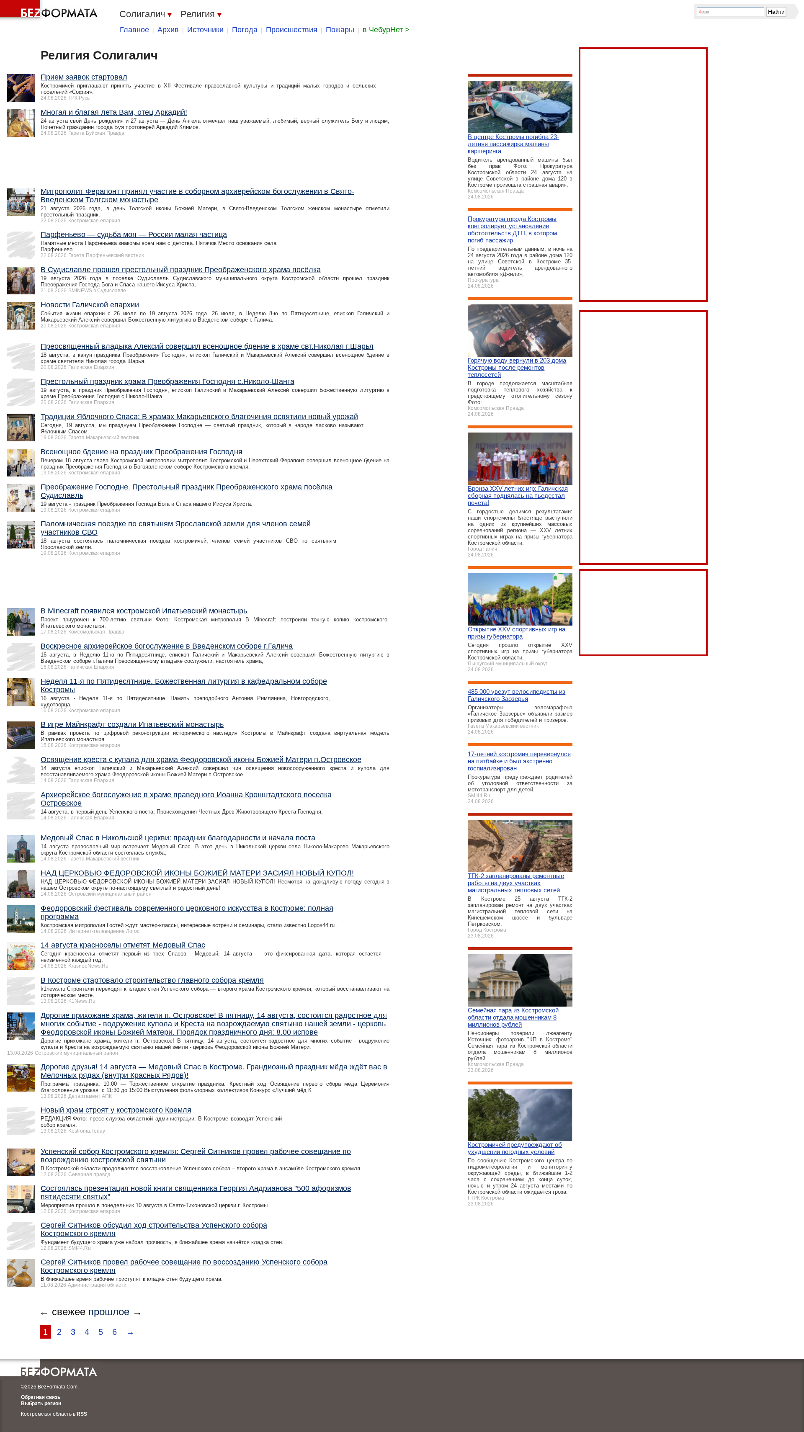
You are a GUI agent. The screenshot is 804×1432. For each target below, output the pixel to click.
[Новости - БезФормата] (50, 10)
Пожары (340, 30)
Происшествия (291, 30)
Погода (245, 30)
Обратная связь (40, 1397)
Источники (205, 30)
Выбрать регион (41, 1403)
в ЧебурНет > (386, 30)
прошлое (108, 1311)
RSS (82, 1414)
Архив (168, 30)
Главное (134, 30)
